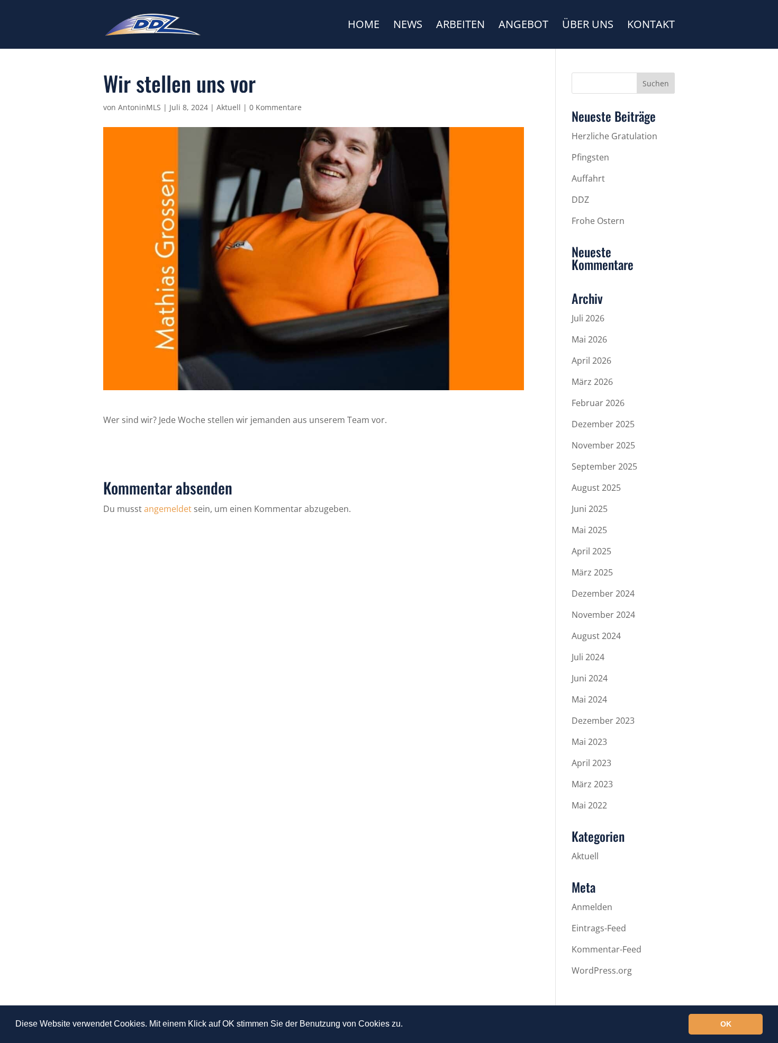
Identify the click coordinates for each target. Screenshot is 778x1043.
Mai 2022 (589, 805)
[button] (406, 1025)
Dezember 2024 (603, 593)
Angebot (523, 26)
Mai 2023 (589, 742)
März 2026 (592, 382)
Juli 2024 (588, 657)
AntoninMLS (139, 107)
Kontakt (651, 26)
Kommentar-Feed (606, 949)
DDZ (580, 199)
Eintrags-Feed (599, 928)
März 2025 (592, 572)
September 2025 (604, 466)
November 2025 (603, 445)
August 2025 (596, 487)
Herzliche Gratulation (614, 136)
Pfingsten (590, 157)
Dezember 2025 (603, 424)
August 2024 (596, 636)
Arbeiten (460, 26)
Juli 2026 (588, 318)
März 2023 (592, 784)
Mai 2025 (589, 530)
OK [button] (725, 1024)
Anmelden (592, 907)
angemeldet (168, 509)
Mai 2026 (589, 339)
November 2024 (603, 615)
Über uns (587, 26)
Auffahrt (588, 178)
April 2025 (591, 551)
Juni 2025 (590, 509)
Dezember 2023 (603, 720)
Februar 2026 (598, 403)
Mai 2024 (589, 699)
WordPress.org (602, 970)
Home (363, 26)
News (407, 26)
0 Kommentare (275, 107)
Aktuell (228, 107)
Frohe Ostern (598, 221)
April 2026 (591, 360)
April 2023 (591, 763)
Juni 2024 (590, 678)
